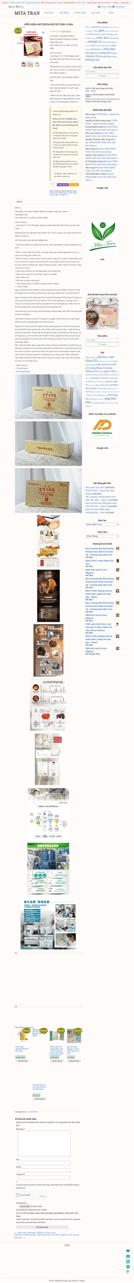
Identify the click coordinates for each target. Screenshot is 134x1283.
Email (18, 1167)
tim (102, 49)
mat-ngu (109, 34)
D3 (93, 31)
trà (105, 395)
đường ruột (92, 59)
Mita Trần (31, 3)
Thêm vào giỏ (63, 185)
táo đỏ (97, 53)
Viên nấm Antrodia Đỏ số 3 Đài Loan (48, 24)
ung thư (64, 195)
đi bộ (106, 403)
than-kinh (88, 49)
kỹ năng (106, 378)
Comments (32, 1112)
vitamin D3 (92, 56)
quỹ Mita (104, 388)
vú (93, 403)
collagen (90, 31)
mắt (117, 38)
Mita (16, 27)
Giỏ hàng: (119, 7)
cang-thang (104, 27)
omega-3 (94, 41)
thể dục (112, 392)
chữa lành (102, 364)
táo (91, 399)
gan (65, 193)
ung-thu (101, 399)
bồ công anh (102, 361)
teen (102, 45)
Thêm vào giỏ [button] (22, 1061)
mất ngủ (91, 385)
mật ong (112, 38)
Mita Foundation (100, 381)
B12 (86, 27)
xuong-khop (105, 56)
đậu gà (112, 403)
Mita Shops (90, 91)
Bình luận (20, 1129)
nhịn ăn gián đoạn (102, 385)
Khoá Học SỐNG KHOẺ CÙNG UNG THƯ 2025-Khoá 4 (100, 142)
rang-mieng (111, 42)
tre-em (89, 53)
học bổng (95, 375)
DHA (96, 31)
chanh (110, 27)
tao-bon (98, 45)
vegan (114, 53)
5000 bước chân (91, 357)
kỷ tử (98, 34)
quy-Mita (94, 388)
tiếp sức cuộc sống (95, 395)
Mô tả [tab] (19, 201)
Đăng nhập (106, 7)
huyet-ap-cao (113, 31)
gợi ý (109, 371)
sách (92, 45)
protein (103, 42)
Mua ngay (74, 185)
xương (114, 56)
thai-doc (108, 45)
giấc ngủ (107, 31)
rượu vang (113, 388)
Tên (17, 1159)
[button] (43, 32)
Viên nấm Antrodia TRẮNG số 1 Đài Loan (35, 1233)
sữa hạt (106, 392)
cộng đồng (98, 368)
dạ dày (101, 371)
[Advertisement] (102, 204)
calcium (96, 26)
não (86, 42)
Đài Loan (99, 403)
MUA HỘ (54, 193)
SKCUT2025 (90, 392)
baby (90, 27)
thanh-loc (96, 49)
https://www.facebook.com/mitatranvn (102, 99)
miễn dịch (72, 193)
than (113, 45)
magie (103, 34)
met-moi (93, 38)
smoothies (98, 392)
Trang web (20, 1174)
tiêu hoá (109, 49)
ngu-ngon (54, 195)
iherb (101, 375)
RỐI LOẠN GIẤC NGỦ (94, 487)
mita (91, 381)
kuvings (96, 378)
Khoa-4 (108, 375)
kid (90, 34)
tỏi (95, 399)
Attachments (21, 1203)
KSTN (94, 34)
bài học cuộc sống (99, 358)
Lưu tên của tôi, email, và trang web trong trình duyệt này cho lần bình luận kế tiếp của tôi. (47, 1186)
